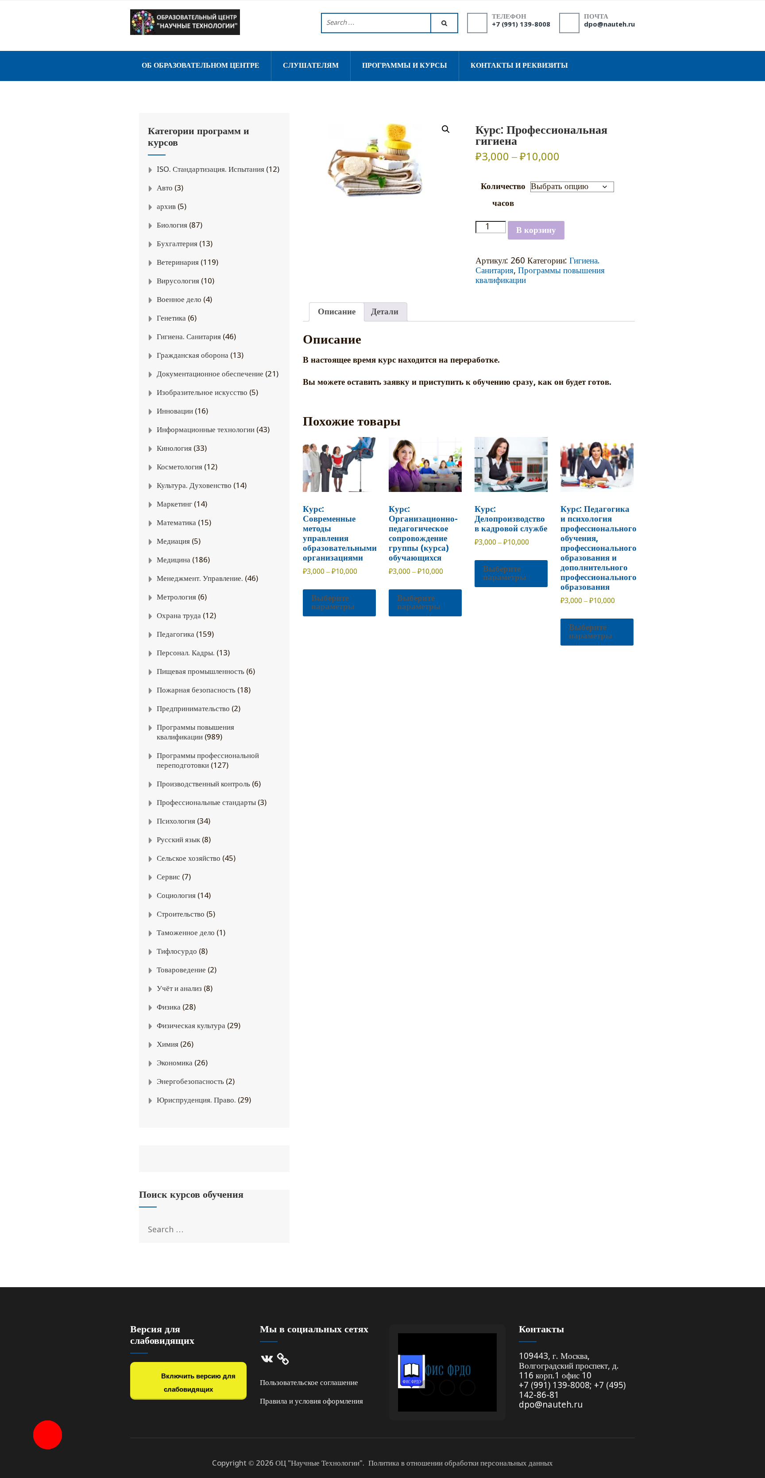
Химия (167, 1045)
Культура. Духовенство (194, 486)
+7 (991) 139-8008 (521, 25)
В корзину (536, 230)
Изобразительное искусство (202, 393)
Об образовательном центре (200, 65)
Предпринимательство (193, 709)
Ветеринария (178, 263)
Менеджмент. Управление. (200, 579)
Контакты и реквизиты (519, 65)
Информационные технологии (206, 430)
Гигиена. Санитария (189, 337)
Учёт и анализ (179, 989)
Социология (176, 896)
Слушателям (311, 65)
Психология (176, 821)
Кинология (174, 449)
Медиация (173, 542)
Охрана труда (179, 616)
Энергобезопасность (190, 1082)
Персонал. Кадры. (186, 653)
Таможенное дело (186, 933)
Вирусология (178, 281)
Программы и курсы (404, 65)
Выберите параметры (333, 602)
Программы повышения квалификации (540, 275)
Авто (165, 188)
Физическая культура (191, 1026)
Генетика (171, 318)
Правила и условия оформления (311, 1402)
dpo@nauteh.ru (609, 25)
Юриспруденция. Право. (196, 1100)
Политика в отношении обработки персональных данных (460, 1464)
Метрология (176, 597)
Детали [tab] (384, 311)
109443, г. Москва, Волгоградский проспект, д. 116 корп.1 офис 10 (569, 1366)
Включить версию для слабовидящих (197, 1382)
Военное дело (179, 300)
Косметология (179, 467)
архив (166, 207)
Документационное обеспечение (210, 374)
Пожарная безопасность (196, 690)
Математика (176, 523)
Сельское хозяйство (188, 859)
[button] (446, 129)
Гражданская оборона (192, 356)
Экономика (175, 1063)
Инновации (175, 411)
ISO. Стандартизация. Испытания (210, 170)
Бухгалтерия (177, 244)
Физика (169, 1007)
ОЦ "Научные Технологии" (319, 1464)
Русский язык (178, 840)
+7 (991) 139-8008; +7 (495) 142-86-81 (572, 1390)
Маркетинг (174, 504)
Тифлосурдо (177, 952)
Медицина (173, 560)
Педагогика (175, 635)
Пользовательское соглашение (309, 1383)
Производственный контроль (203, 784)
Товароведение (181, 970)
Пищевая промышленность (200, 672)
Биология (172, 226)
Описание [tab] (336, 311)
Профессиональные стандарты (206, 803)
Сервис (168, 877)
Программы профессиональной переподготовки (208, 761)
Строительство (181, 914)
